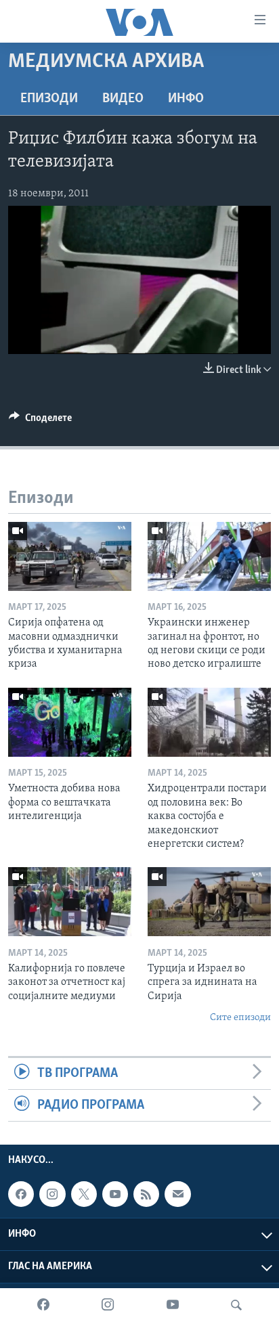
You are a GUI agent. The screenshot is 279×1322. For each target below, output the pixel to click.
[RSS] (146, 1194)
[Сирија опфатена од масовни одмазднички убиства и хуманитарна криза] (69, 556)
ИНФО (186, 99)
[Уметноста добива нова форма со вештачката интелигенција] (69, 722)
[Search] (236, 1305)
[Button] (40, 421)
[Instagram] (108, 1305)
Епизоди (49, 99)
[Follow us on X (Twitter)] (84, 1194)
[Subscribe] (177, 1194)
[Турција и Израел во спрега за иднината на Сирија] (209, 901)
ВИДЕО (123, 99)
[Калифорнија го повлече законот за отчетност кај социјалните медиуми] (69, 901)
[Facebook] (43, 1305)
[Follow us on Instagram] (52, 1194)
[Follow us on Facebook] (21, 1194)
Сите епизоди (240, 1018)
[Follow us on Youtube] (115, 1194)
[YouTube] (173, 1305)
